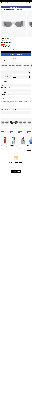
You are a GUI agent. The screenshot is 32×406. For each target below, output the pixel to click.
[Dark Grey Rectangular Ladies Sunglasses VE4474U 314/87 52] (8, 119)
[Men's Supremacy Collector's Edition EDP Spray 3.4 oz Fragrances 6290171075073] (26, 137)
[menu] (1, 2)
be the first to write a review (16, 171)
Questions (7, 154)
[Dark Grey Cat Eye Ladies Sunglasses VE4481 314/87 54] (30, 13)
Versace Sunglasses (8, 9)
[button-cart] (30, 2)
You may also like (3, 60)
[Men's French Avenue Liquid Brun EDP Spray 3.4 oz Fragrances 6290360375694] (8, 137)
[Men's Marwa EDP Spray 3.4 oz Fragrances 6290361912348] (17, 137)
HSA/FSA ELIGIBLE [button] (8, 42)
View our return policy (13, 109)
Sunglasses (4, 9)
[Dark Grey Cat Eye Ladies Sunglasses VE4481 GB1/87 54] (17, 119)
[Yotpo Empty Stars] (2, 41)
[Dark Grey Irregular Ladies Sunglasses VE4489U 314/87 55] (26, 119)
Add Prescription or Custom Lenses (16, 54)
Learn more (23, 72)
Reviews (2, 154)
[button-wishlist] (29, 2)
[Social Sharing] (28, 13)
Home (1, 9)
